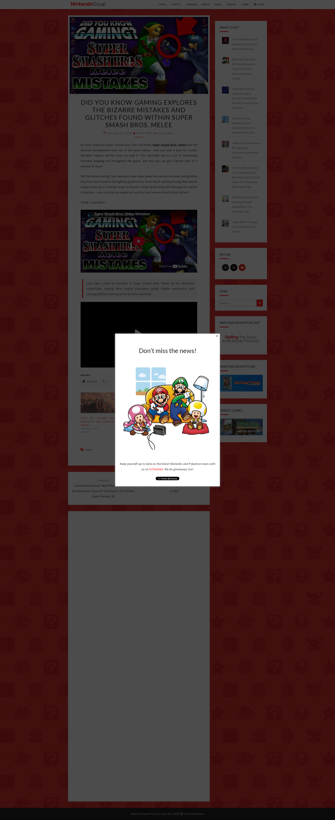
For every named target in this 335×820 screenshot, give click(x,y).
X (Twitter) (156, 469)
